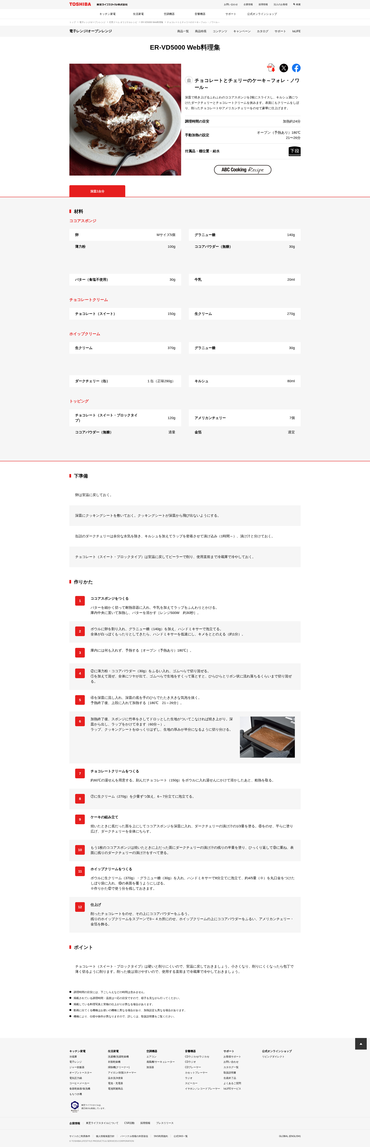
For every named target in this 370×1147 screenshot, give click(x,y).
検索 (298, 4)
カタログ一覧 (231, 1067)
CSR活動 (129, 1123)
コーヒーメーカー (79, 1083)
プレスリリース (165, 1123)
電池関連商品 (115, 1088)
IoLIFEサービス (232, 1088)
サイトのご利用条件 (79, 1136)
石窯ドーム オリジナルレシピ (123, 22)
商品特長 (201, 31)
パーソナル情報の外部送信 (134, 1136)
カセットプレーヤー (196, 1072)
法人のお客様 (281, 4)
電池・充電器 (115, 1083)
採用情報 (263, 4)
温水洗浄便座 (115, 1078)
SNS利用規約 (161, 1136)
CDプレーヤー (193, 1067)
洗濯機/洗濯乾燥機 (118, 1056)
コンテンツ (220, 31)
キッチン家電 (107, 13)
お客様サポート (232, 1056)
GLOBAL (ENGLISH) (290, 1136)
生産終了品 (230, 1078)
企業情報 (248, 4)
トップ (72, 22)
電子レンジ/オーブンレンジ (92, 22)
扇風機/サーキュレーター (160, 1061)
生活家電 (138, 13)
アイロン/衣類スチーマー (122, 1072)
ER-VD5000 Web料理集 (152, 22)
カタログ (262, 31)
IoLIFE (296, 31)
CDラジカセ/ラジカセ (197, 1056)
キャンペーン (242, 31)
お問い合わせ (231, 4)
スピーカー (191, 1083)
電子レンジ (75, 1061)
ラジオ (189, 1078)
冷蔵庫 (73, 1056)
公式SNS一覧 (181, 1136)
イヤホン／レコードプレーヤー (202, 1088)
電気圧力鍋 (75, 1078)
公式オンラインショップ (262, 13)
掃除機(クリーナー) (119, 1067)
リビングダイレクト (273, 1056)
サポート (230, 13)
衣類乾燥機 (114, 1061)
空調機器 (169, 13)
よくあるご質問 (232, 1083)
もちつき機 (75, 1094)
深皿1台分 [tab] (97, 191)
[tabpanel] (185, 329)
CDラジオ (190, 1061)
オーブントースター (80, 1072)
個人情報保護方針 (105, 1136)
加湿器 (150, 1067)
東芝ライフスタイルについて (102, 1123)
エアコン (151, 1056)
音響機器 (200, 13)
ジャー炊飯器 (76, 1067)
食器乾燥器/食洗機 (79, 1088)
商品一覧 (183, 31)
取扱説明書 (230, 1072)
